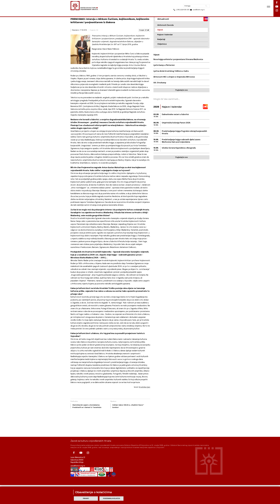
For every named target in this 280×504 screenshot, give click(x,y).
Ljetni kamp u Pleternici (164, 65)
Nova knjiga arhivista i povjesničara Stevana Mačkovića (178, 59)
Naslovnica (74, 12)
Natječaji (161, 39)
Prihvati (86, 498)
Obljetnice (162, 44)
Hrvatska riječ (144, 387)
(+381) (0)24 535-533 (174, 6)
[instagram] (88, 452)
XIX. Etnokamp (159, 83)
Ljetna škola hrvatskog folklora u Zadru (171, 71)
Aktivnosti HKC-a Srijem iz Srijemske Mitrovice (174, 77)
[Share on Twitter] (148, 30)
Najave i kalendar (165, 35)
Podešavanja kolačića (111, 498)
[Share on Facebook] (146, 30)
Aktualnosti (85, 12)
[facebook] (74, 452)
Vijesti (93, 12)
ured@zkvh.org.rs (78, 466)
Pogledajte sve (181, 90)
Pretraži (198, 2)
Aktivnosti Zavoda (165, 25)
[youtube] (81, 452)
